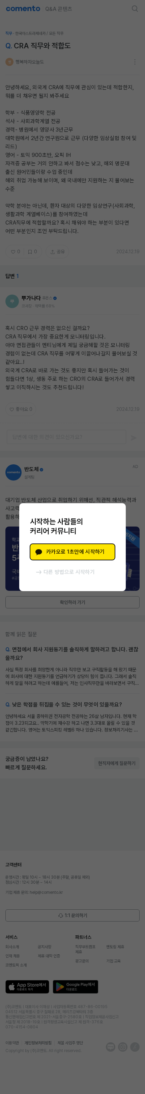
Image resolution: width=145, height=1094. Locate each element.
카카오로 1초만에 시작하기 (75, 552)
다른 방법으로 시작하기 (69, 572)
